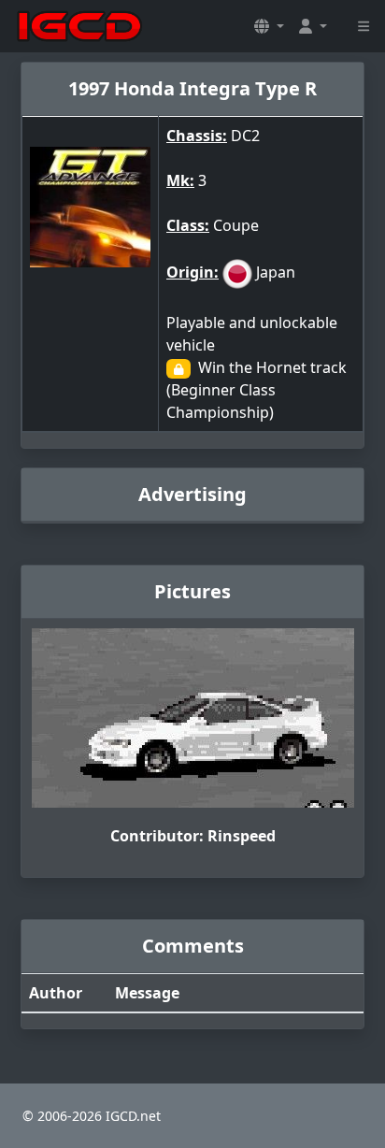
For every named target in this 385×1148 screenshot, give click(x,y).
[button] (269, 26)
